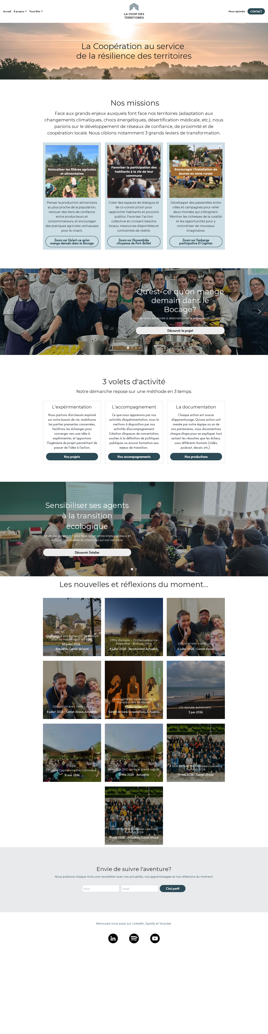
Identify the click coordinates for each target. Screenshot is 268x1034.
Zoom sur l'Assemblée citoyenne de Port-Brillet (134, 241)
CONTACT (256, 11)
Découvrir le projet (180, 330)
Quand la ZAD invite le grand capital (133, 769)
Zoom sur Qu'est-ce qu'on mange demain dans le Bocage (72, 241)
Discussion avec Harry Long (72, 706)
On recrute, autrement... (195, 707)
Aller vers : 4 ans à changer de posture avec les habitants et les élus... (72, 638)
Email (126, 903)
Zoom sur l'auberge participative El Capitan (195, 241)
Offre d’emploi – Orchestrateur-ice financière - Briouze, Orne (134, 642)
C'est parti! (172, 903)
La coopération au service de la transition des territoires (133, 700)
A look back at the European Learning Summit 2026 (195, 767)
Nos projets (72, 456)
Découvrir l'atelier (87, 552)
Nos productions (196, 456)
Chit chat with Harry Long (196, 643)
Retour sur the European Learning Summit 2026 (134, 830)
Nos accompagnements (134, 456)
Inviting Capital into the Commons (72, 770)
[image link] (134, 6)
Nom (87, 903)
